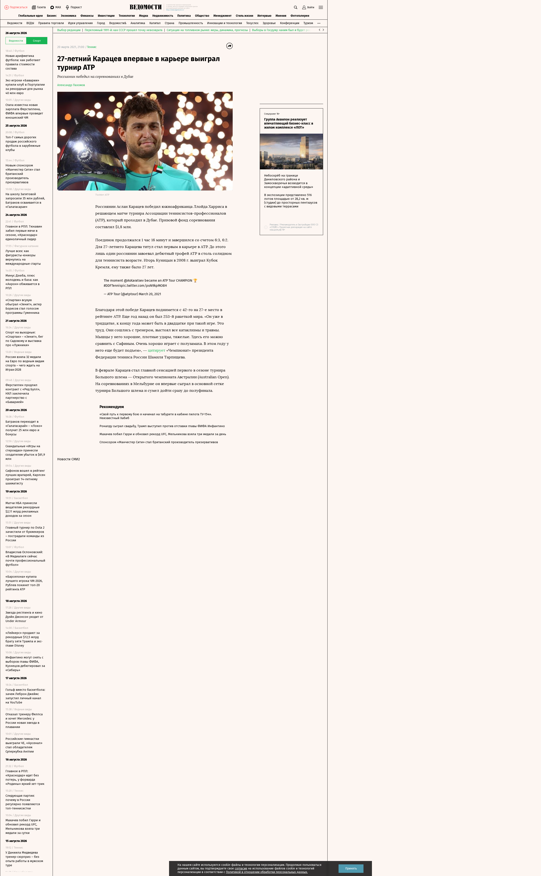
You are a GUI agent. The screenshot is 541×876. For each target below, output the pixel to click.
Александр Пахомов (71, 85)
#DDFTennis (112, 286)
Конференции (289, 23)
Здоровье (269, 23)
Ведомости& (117, 23)
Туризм (308, 23)
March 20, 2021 (150, 294)
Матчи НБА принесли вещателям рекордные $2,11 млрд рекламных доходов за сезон (22, 509)
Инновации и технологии (224, 23)
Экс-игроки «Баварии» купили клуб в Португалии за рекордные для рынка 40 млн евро (25, 86)
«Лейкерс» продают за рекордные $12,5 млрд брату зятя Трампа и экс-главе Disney (23, 639)
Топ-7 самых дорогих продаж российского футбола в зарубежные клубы (22, 143)
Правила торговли (51, 23)
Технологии (127, 16)
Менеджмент (222, 16)
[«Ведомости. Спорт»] (147, 7)
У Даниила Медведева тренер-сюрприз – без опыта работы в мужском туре (24, 859)
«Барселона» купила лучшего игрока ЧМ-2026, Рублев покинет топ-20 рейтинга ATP (24, 583)
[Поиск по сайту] (296, 7)
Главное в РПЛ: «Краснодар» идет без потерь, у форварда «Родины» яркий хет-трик (24, 777)
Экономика (68, 16)
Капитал (155, 23)
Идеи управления (80, 23)
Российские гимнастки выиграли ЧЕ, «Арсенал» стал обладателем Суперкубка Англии (23, 745)
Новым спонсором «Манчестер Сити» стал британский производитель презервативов (22, 173)
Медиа (143, 16)
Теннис (92, 47)
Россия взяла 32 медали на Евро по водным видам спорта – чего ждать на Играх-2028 (24, 363)
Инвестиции (106, 16)
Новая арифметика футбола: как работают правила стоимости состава (22, 62)
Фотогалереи (300, 16)
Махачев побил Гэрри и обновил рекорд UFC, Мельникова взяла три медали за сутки (23, 826)
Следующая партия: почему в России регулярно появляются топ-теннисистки (22, 802)
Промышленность (191, 23)
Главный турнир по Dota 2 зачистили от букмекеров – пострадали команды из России (24, 534)
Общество (202, 16)
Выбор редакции (69, 30)
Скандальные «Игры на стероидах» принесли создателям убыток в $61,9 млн (25, 452)
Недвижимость (162, 16)
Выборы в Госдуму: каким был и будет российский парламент (295, 30)
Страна (169, 23)
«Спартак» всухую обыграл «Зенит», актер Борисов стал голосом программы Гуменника (23, 306)
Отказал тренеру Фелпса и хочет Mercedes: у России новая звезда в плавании (24, 720)
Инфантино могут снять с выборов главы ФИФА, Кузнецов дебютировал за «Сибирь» (25, 663)
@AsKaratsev (134, 280)
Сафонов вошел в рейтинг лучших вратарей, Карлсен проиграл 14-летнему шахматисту (25, 477)
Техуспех (252, 23)
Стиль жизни (244, 16)
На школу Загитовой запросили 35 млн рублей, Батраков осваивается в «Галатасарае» (25, 200)
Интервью (264, 16)
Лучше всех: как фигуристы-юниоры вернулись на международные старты (23, 257)
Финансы (87, 16)
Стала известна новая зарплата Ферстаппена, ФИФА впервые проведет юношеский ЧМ (24, 111)
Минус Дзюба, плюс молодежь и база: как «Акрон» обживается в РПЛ (22, 282)
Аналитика (138, 23)
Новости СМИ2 (68, 459)
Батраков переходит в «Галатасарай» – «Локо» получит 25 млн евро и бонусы (23, 428)
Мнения (281, 16)
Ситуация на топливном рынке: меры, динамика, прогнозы (207, 30)
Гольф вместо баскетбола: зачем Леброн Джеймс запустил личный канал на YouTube (25, 696)
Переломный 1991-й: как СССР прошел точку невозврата (124, 30)
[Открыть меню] (320, 7)
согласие (241, 868)
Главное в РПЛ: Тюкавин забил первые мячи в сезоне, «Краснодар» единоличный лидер (23, 233)
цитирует (156, 350)
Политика (184, 16)
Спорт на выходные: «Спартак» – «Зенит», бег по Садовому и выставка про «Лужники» (24, 338)
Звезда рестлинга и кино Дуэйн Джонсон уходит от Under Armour (24, 617)
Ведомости (14, 23)
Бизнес (52, 16)
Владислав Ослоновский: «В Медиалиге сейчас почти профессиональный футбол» (25, 558)
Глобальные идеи (30, 16)
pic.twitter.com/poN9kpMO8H (144, 286)
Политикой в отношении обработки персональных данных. (267, 872)
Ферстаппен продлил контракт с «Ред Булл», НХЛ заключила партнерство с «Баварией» (22, 393)
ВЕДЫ (30, 23)
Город (101, 23)
